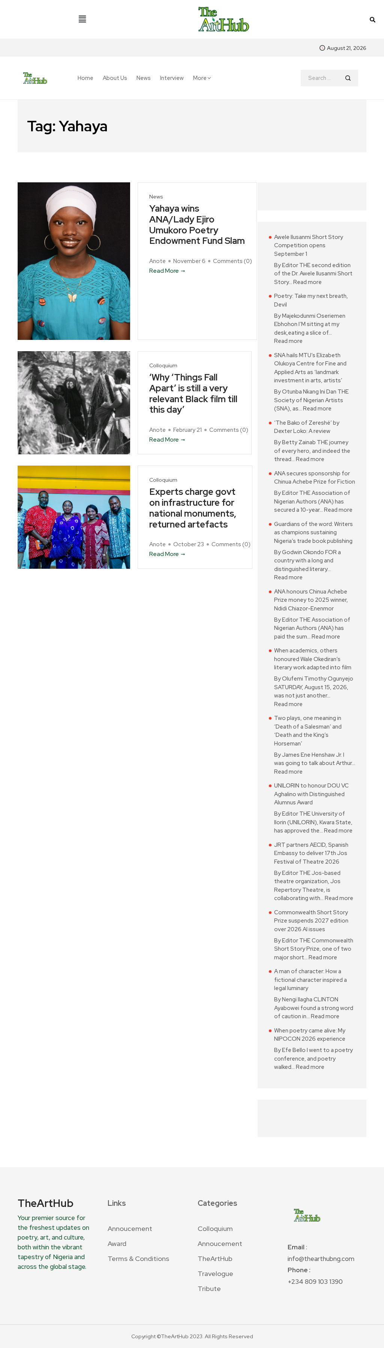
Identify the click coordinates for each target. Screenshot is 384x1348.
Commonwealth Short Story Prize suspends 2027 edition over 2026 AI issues (311, 921)
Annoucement (130, 1228)
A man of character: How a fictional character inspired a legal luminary (310, 980)
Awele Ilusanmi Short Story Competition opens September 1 (308, 245)
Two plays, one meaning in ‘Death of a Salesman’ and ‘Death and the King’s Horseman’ (308, 730)
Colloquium (163, 365)
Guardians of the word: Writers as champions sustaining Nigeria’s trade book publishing (313, 532)
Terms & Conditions (138, 1258)
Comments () (232, 261)
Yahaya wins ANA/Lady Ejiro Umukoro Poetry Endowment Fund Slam (197, 224)
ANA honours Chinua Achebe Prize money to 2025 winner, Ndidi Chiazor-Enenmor (311, 600)
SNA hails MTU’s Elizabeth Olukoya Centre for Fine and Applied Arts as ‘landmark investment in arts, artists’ (310, 368)
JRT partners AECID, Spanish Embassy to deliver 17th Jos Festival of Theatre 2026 (311, 853)
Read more (307, 282)
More (200, 78)
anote (157, 261)
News (143, 78)
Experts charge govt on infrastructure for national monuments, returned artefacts (192, 508)
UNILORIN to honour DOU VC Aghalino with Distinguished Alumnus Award (311, 794)
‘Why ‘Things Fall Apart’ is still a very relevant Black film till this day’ (193, 393)
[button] (82, 19)
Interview (172, 78)
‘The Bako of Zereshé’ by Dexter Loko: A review (306, 427)
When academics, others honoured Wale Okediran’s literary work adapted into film (312, 659)
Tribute (209, 1288)
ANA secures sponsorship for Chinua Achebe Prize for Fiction (314, 478)
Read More (164, 270)
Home (85, 78)
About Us (115, 78)
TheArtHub (215, 1258)
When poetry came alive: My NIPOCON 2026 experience (309, 1035)
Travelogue (215, 1273)
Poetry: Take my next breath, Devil (311, 300)
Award (117, 1243)
